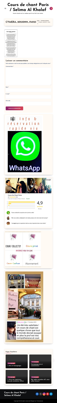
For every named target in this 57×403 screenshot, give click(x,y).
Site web (8, 100)
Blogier (33, 401)
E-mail (8, 94)
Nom (7, 87)
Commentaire (10, 66)
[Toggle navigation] (5, 8)
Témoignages (11, 363)
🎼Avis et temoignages (14, 365)
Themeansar (39, 401)
